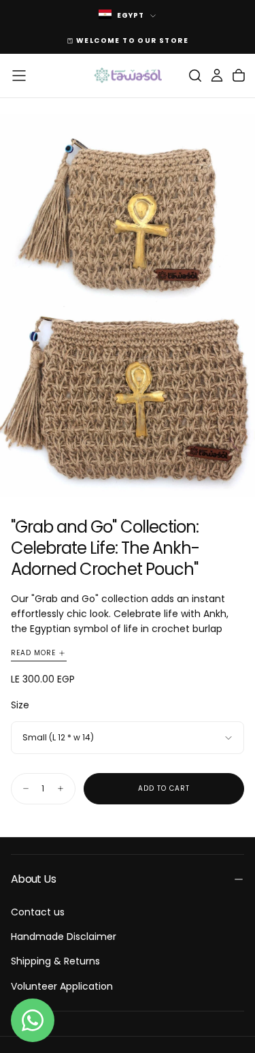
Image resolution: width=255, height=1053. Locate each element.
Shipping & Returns (55, 961)
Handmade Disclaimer (63, 936)
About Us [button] (33, 879)
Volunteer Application (62, 986)
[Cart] (239, 76)
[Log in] (217, 76)
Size (20, 705)
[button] (19, 75)
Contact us (38, 912)
